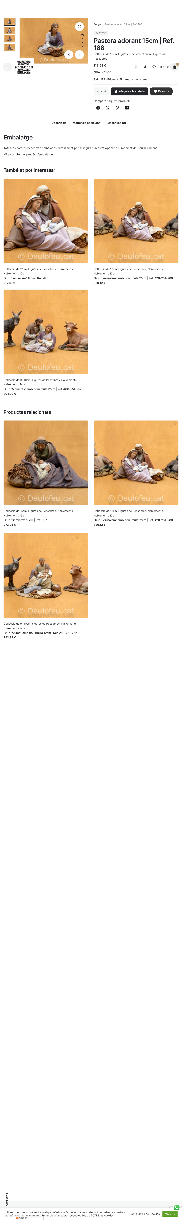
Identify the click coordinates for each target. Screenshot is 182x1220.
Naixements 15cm (15, 515)
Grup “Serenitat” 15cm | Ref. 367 (25, 520)
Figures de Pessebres (42, 269)
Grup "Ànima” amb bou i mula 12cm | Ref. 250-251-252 (40, 633)
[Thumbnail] (24, 67)
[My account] (145, 67)
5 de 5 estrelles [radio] (58, 163)
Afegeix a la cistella (17, 286)
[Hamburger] (7, 67)
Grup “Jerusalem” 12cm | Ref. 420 (26, 278)
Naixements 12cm (15, 273)
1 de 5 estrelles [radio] (46, 163)
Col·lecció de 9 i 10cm (17, 380)
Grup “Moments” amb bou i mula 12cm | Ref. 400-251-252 (43, 389)
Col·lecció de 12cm (15, 269)
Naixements (65, 269)
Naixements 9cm (14, 384)
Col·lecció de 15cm (15, 511)
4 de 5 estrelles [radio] (55, 163)
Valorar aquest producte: (25, 163)
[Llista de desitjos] (154, 67)
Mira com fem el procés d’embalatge (28, 154)
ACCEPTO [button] (170, 1213)
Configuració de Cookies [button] (144, 1214)
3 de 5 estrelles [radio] (52, 163)
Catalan (22, 1217)
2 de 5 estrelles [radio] (49, 163)
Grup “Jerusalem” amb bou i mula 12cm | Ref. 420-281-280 (133, 278)
